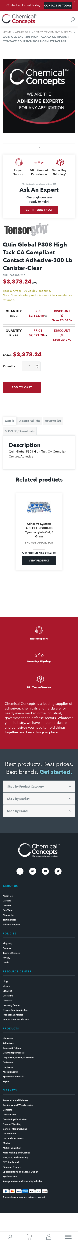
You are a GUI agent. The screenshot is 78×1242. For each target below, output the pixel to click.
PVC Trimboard (11, 1162)
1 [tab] (39, 147)
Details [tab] (9, 421)
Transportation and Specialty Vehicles (22, 1181)
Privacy (6, 957)
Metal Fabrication (12, 1147)
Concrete (7, 1109)
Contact (7, 905)
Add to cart (22, 387)
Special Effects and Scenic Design (20, 1171)
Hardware (8, 1067)
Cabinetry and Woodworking (18, 1105)
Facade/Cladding (12, 1124)
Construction (9, 1114)
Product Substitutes (13, 1014)
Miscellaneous (10, 1071)
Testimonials (9, 919)
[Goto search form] (73, 19)
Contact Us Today (57, 5)
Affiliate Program (11, 924)
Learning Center (11, 1005)
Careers (7, 900)
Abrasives (8, 1038)
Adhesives (22, 32)
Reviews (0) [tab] (53, 421)
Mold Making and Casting (16, 1152)
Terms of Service (11, 952)
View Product (39, 560)
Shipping (7, 943)
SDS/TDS (7, 990)
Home (7, 32)
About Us (7, 895)
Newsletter (8, 915)
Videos (6, 986)
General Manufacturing (15, 1128)
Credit (6, 962)
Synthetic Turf (10, 1176)
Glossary (7, 1000)
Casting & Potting (12, 1047)
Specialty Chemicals (13, 1076)
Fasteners (8, 1062)
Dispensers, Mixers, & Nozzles (18, 1057)
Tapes (6, 1081)
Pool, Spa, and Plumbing (16, 1157)
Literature (8, 995)
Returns (7, 948)
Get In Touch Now (39, 210)
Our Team (8, 910)
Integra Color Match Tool (16, 1019)
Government (9, 1133)
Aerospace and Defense (15, 1100)
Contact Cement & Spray (53, 32)
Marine (6, 1143)
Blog (5, 981)
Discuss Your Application (15, 1010)
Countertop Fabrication (15, 1119)
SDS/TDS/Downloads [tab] (19, 431)
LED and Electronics (13, 1138)
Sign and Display (12, 1167)
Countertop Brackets (13, 1052)
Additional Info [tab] (29, 421)
